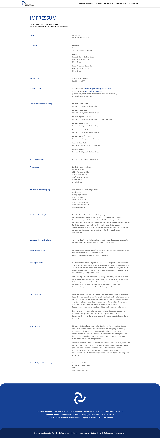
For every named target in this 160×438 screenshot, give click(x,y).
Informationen (108, 4)
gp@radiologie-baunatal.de (93, 91)
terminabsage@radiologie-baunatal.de (97, 89)
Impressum (84, 433)
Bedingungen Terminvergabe (115, 433)
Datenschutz (96, 433)
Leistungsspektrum (85, 4)
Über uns (99, 4)
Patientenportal (121, 4)
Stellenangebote (133, 4)
